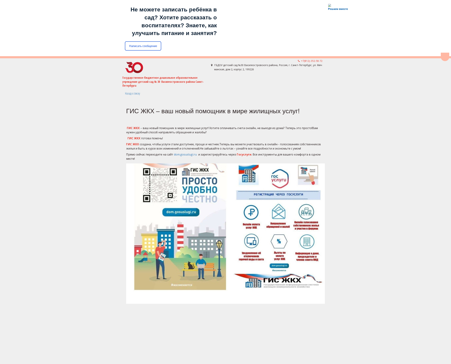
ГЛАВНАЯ (68, 81)
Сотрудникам (173, 81)
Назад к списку (132, 93)
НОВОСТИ (83, 81)
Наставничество (243, 81)
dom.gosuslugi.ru (185, 154)
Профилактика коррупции (207, 81)
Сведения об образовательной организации (126, 81)
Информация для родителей (284, 81)
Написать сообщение (143, 46)
